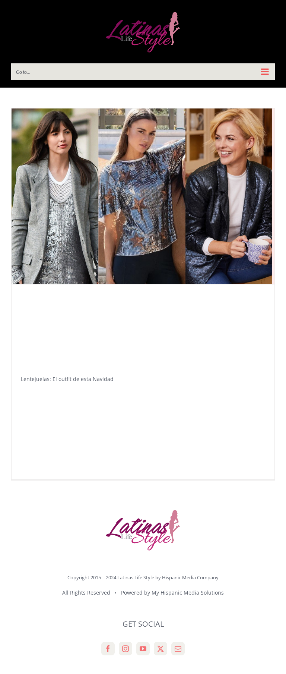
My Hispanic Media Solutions (188, 592)
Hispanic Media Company (190, 577)
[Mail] (178, 648)
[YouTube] (143, 648)
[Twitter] (160, 648)
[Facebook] (108, 648)
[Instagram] (125, 648)
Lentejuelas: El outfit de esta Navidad (67, 378)
